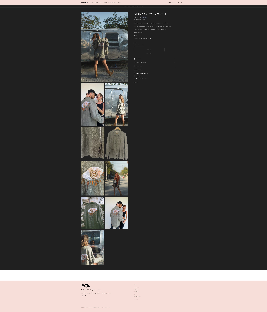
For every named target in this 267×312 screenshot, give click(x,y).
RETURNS (136, 291)
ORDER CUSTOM (137, 296)
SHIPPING (136, 289)
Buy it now (149, 53)
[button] (92, 2)
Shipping (135, 19)
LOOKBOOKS (136, 286)
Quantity (135, 41)
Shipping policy (101, 307)
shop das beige (87, 307)
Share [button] (136, 82)
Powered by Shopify (93, 307)
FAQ (135, 294)
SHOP (135, 284)
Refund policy (107, 307)
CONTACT (136, 299)
